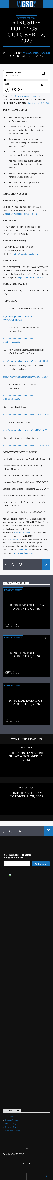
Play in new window (20, 96)
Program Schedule (12, 1127)
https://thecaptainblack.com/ (26, 254)
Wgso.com (14, 539)
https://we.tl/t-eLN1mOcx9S (30, 277)
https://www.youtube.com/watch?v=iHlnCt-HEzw (25, 377)
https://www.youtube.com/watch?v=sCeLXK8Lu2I (26, 445)
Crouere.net (22, 549)
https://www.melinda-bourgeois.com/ (21, 214)
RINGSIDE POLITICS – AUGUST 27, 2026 (27, 606)
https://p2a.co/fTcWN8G (38, 103)
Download (35, 96)
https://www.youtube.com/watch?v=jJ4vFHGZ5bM (26, 414)
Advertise (9, 1116)
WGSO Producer (36, 52)
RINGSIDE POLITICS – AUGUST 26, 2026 (27, 654)
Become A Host (11, 1120)
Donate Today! (11, 1123)
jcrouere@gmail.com (23, 553)
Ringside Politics (26, 18)
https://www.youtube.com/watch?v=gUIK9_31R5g (26, 430)
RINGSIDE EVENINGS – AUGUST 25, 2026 (27, 702)
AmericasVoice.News (23, 532)
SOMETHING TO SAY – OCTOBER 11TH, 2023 (27, 794)
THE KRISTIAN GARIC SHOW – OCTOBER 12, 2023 (27, 756)
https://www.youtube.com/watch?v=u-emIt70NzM (25, 361)
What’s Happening (12, 1131)
